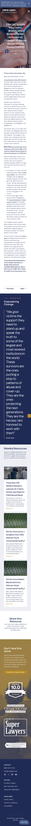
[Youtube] (16, 774)
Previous (10, 288)
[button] (29, 11)
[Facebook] (5, 774)
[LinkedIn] (12, 774)
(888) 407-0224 (9, 768)
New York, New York (10, 786)
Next (22, 288)
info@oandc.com (20, 271)
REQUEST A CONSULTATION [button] (15, 672)
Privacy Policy (8, 799)
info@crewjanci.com (10, 771)
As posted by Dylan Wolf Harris (15, 80)
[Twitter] (8, 774)
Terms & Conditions (10, 803)
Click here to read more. (19, 5)
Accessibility (8, 806)
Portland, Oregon (10, 783)
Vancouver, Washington (12, 790)
